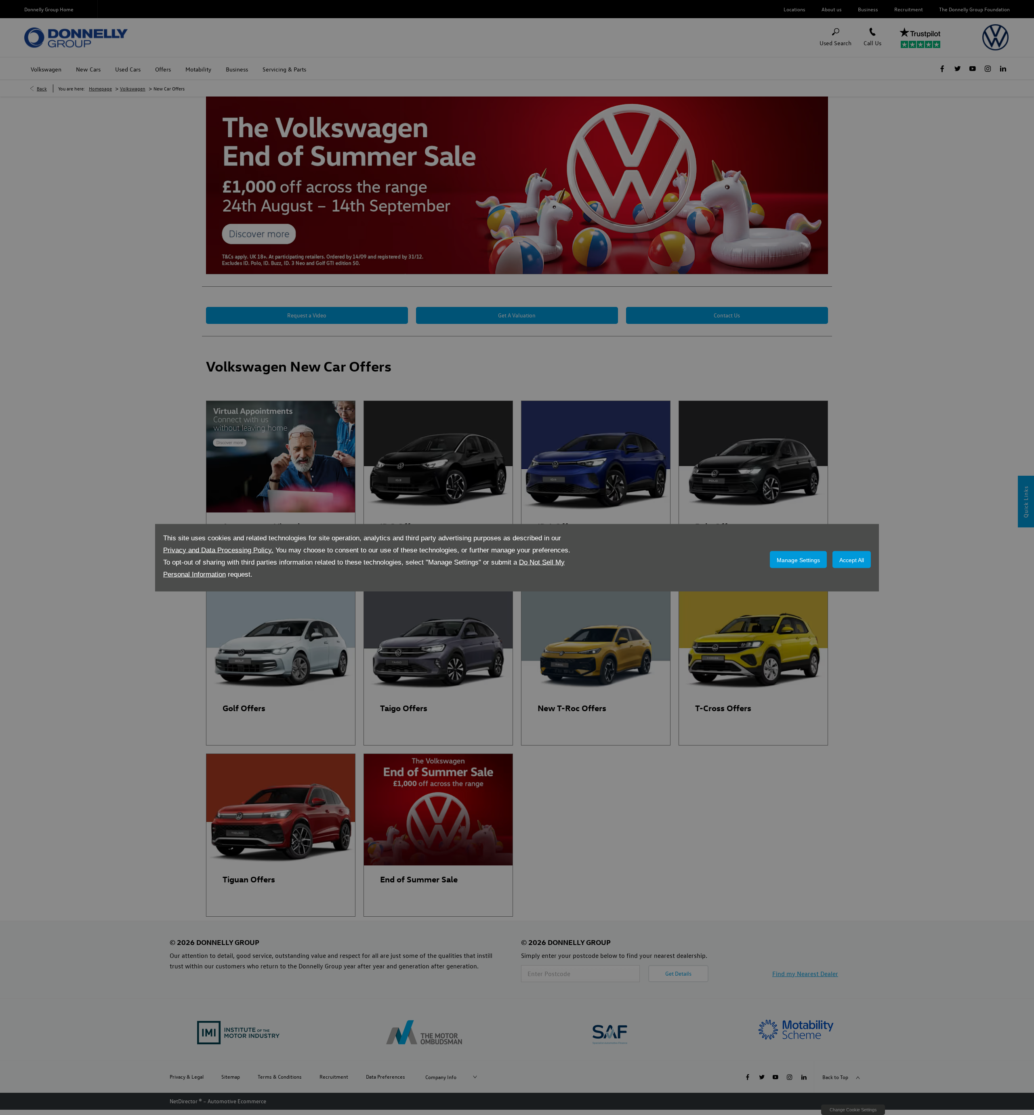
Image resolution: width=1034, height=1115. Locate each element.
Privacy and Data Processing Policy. (218, 550)
